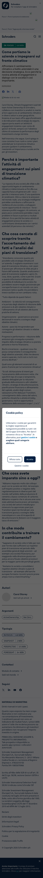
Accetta (30, 459)
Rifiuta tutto (14, 459)
